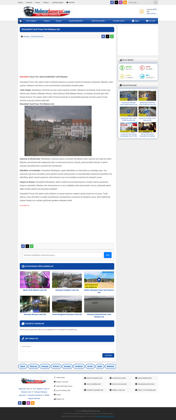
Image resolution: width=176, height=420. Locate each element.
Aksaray (33, 366)
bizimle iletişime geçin (105, 416)
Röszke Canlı (26, 392)
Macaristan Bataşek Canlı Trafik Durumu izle (128, 103)
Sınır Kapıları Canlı (40, 388)
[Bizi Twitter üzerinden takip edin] (116, 2)
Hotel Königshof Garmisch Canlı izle (67, 314)
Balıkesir (110, 366)
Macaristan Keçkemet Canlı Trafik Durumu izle (147, 103)
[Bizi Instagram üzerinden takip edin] (120, 2)
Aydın (99, 366)
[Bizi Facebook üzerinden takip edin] (112, 2)
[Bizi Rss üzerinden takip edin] (125, 2)
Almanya (26, 36)
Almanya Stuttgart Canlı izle (67, 290)
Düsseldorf (25, 77)
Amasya (45, 366)
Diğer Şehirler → (152, 13)
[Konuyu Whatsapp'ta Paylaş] (112, 36)
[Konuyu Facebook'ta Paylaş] (103, 36)
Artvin (90, 366)
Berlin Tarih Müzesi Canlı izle (35, 290)
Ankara (56, 366)
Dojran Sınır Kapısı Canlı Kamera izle (147, 119)
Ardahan (79, 366)
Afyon (22, 366)
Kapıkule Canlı (24, 388)
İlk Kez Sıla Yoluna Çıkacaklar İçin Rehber (147, 135)
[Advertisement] (67, 57)
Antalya (67, 366)
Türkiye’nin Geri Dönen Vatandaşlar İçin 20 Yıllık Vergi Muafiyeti (128, 136)
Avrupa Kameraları (37, 36)
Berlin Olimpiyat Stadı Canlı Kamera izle (99, 291)
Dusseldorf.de (24, 205)
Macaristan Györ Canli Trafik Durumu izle (128, 119)
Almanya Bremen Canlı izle (35, 314)
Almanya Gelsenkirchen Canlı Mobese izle (99, 315)
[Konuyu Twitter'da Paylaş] (107, 36)
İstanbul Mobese (35, 395)
